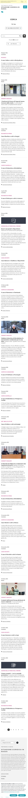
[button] (22, 730)
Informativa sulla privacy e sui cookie (11, 792)
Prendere (13, 795)
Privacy (3, 778)
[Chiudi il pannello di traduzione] (25, 2)
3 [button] (13, 729)
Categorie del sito (6, 742)
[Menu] (25, 6)
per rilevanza (14, 43)
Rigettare (22, 795)
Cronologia (3, 54)
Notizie (2, 81)
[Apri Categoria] (17, 743)
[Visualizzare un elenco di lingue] (22, 1)
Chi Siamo (3, 776)
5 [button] (18, 729)
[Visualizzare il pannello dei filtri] (24, 36)
